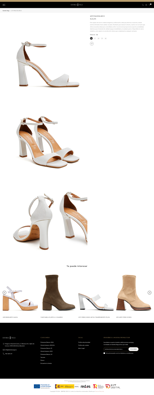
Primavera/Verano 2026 (47, 342)
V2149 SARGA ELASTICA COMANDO (52, 317)
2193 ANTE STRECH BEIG (124, 317)
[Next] (149, 292)
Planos (42, 360)
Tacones (43, 357)
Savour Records (99, 391)
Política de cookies (83, 345)
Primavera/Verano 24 (46, 354)
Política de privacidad (84, 342)
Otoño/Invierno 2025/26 (48, 345)
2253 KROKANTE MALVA (10, 317)
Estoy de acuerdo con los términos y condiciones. (120, 353)
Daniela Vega (6, 10)
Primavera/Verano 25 (46, 348)
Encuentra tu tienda (46, 363)
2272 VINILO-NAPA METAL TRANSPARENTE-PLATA (94, 317)
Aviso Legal (81, 348)
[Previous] (4, 292)
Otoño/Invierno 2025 (47, 351)
